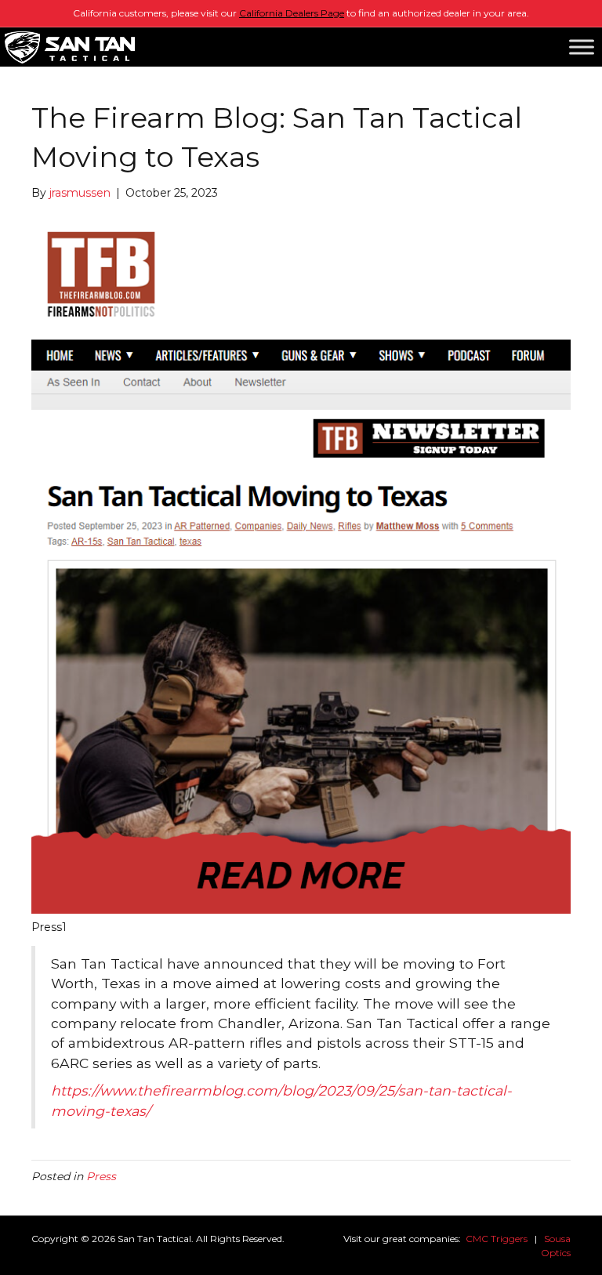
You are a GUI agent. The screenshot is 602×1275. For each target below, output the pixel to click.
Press (101, 1176)
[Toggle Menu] (581, 47)
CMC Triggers (497, 1238)
